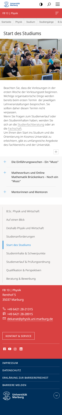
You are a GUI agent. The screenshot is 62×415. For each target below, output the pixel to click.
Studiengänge (46, 21)
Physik (18, 21)
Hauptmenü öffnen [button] (57, 4)
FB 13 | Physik (57, 13)
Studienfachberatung (31, 124)
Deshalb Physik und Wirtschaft (25, 228)
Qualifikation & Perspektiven (23, 270)
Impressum (10, 363)
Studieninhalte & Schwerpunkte (25, 253)
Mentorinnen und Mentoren (29, 191)
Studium (30, 21)
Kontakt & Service (18, 336)
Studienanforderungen (20, 236)
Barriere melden (14, 385)
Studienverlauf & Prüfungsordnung (28, 262)
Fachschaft (15, 128)
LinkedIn (21, 349)
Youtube (9, 349)
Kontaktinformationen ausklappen (57, 395)
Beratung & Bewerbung (21, 278)
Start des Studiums (18, 245)
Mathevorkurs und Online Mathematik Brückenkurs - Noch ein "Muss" (34, 176)
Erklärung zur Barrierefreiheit (25, 377)
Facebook (4, 349)
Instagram (15, 349)
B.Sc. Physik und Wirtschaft (22, 211)
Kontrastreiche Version (41, 4)
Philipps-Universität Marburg (20, 400)
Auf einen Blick (15, 219)
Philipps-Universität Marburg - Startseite (13, 4)
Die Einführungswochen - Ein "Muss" (35, 161)
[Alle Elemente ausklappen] (56, 151)
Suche (49, 4)
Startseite (6, 21)
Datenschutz (11, 370)
